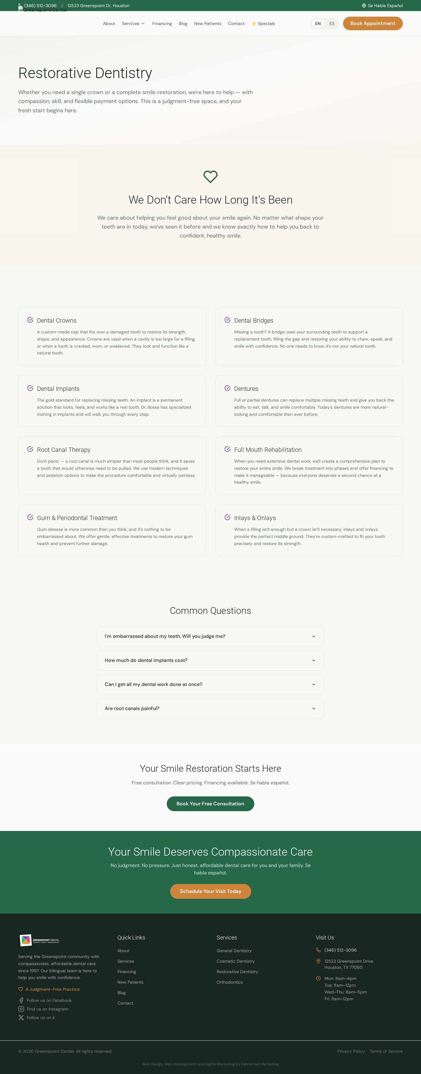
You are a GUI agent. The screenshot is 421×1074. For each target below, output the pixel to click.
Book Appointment (372, 23)
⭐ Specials (263, 23)
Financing (162, 23)
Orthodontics (230, 982)
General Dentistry (234, 950)
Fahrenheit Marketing (260, 1064)
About (109, 23)
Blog (183, 23)
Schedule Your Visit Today (210, 891)
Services (125, 961)
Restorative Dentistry (237, 971)
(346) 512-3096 (341, 950)
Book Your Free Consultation (210, 803)
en (318, 23)
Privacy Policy (351, 1051)
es (331, 23)
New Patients (207, 23)
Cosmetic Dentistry (236, 961)
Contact (236, 23)
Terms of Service (386, 1051)
